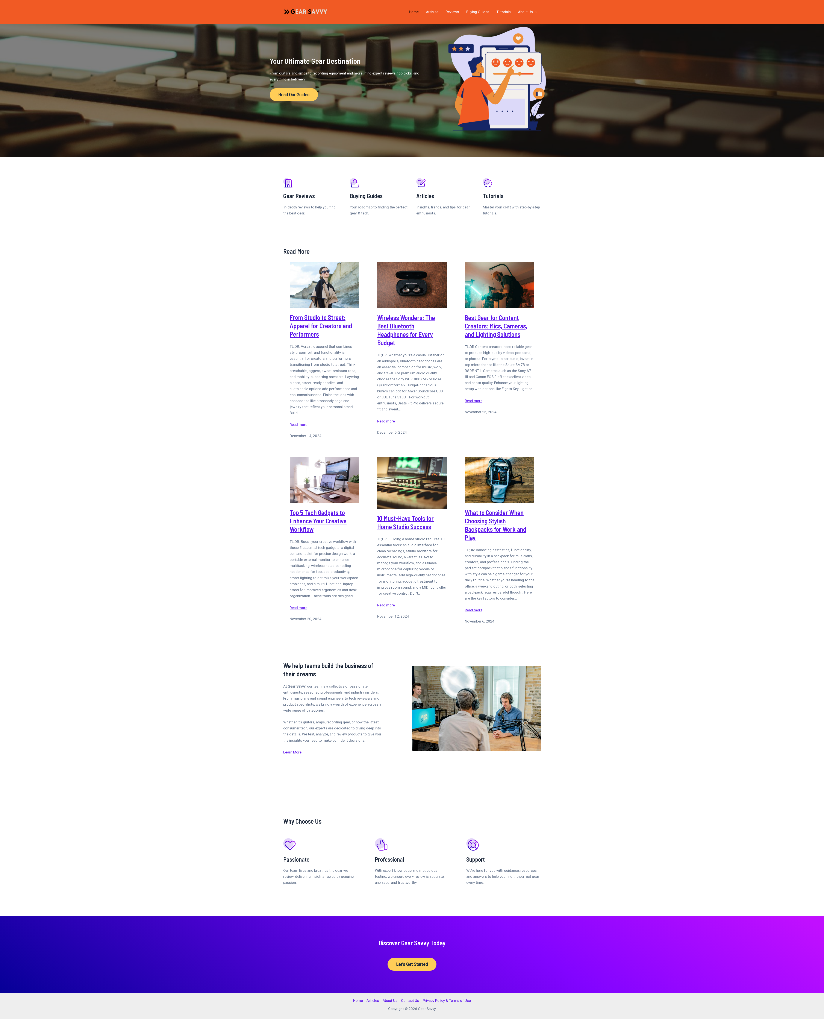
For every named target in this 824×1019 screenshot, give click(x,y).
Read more (298, 425)
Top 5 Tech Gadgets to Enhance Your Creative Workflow (318, 521)
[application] (535, 12)
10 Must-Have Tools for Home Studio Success (405, 522)
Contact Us (410, 1000)
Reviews (452, 12)
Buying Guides (477, 12)
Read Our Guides (293, 94)
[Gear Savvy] (307, 11)
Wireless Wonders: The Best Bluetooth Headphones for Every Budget (406, 330)
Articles (432, 12)
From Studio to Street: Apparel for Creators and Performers (321, 325)
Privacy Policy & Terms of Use (447, 1000)
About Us (525, 12)
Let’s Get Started (412, 964)
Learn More (292, 752)
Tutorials (504, 12)
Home (414, 12)
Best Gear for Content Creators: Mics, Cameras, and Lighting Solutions (496, 326)
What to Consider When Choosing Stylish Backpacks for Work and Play (495, 525)
